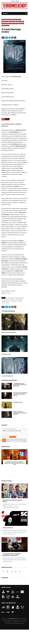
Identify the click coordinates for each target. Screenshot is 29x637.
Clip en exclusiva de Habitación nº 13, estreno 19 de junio (20, 413)
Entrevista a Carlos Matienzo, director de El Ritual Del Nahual (20, 394)
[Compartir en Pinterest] (15, 37)
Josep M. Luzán (19, 21)
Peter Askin (15, 23)
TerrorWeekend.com (13, 618)
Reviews (21, 23)
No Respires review (6, 354)
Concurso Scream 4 (8, 527)
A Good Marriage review (7, 375)
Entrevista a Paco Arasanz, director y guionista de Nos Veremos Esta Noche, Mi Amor (14, 463)
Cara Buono (5, 21)
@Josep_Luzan (5, 293)
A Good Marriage (6, 19)
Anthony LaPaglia (16, 19)
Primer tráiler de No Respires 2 (8, 332)
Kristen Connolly (6, 23)
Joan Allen (12, 21)
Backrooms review (17, 402)
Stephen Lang (5, 25)
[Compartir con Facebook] (3, 37)
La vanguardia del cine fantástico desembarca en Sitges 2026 (19, 384)
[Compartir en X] (6, 37)
